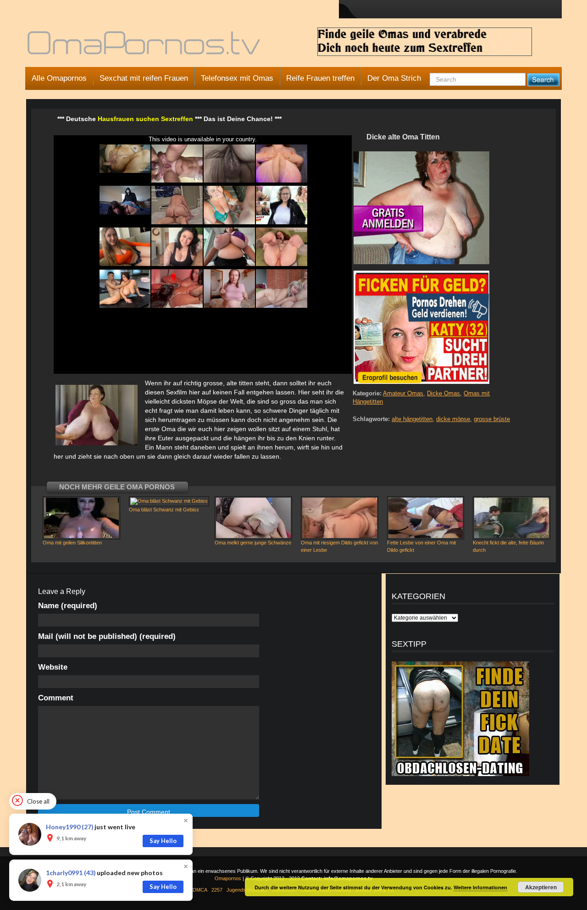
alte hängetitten (412, 419)
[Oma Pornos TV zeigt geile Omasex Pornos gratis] (145, 46)
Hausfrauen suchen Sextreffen (145, 118)
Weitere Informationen (480, 887)
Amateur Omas (403, 393)
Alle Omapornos (59, 78)
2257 (216, 890)
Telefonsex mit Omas (237, 78)
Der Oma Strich (394, 78)
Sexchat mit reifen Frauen (144, 78)
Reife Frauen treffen (320, 78)
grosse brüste (492, 419)
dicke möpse (453, 419)
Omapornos (228, 878)
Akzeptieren (541, 887)
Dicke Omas (443, 393)
